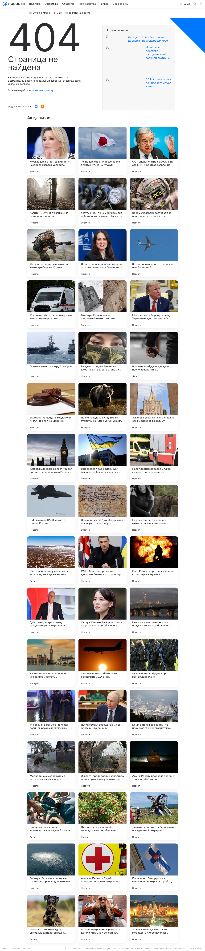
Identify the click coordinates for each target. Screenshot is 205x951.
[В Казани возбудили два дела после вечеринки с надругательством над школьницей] (154, 356)
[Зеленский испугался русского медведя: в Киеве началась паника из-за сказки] (154, 919)
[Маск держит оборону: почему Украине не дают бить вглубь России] (154, 304)
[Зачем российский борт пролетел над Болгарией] (154, 253)
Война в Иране (41, 13)
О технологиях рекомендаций (96, 949)
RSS (66, 949)
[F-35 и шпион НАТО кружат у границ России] (51, 509)
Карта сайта (196, 949)
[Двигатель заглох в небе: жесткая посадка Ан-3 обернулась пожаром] (154, 816)
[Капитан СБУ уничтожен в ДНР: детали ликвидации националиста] (51, 202)
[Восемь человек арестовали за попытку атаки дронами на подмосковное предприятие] (154, 202)
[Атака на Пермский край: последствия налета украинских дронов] (102, 867)
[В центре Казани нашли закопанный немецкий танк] (102, 304)
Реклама (27, 949)
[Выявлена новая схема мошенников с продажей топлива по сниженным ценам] (51, 816)
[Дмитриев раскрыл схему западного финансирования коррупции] (51, 612)
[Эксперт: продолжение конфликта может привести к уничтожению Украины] (102, 765)
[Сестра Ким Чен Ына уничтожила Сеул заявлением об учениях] (102, 612)
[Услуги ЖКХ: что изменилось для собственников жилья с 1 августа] (102, 202)
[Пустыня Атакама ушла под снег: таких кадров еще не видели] (51, 560)
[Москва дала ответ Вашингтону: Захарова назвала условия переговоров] (51, 151)
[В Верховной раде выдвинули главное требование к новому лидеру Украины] (102, 458)
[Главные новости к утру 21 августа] (51, 356)
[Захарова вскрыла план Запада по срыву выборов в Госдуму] (154, 407)
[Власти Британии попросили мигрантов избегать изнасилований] (51, 663)
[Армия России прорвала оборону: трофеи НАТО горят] (154, 765)
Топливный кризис (79, 13)
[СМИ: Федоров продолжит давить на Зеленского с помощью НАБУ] (102, 560)
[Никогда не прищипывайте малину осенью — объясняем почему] (102, 816)
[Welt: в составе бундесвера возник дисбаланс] (154, 663)
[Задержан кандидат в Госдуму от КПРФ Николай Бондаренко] (51, 407)
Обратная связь (180, 949)
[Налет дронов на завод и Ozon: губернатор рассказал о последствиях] (154, 458)
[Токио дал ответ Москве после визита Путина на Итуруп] (102, 151)
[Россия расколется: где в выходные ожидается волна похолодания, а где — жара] (51, 919)
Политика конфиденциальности (127, 949)
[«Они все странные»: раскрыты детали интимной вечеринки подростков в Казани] (102, 919)
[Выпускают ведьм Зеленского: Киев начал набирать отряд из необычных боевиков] (102, 356)
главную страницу (42, 90)
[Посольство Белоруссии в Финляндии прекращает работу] (154, 867)
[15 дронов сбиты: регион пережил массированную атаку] (51, 304)
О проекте (75, 949)
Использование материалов (158, 949)
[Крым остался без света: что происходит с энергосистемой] (154, 714)
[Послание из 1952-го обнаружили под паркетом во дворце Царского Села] (102, 509)
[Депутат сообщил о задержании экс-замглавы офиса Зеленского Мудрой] (102, 253)
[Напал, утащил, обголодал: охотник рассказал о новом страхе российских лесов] (154, 509)
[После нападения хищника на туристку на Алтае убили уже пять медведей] (102, 407)
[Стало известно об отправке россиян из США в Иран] (102, 663)
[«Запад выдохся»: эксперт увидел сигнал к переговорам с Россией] (51, 458)
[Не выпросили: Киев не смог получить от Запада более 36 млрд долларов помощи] (154, 612)
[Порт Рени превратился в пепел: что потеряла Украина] (154, 560)
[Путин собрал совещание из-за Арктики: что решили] (102, 714)
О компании (15, 949)
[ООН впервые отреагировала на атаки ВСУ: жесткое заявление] (154, 151)
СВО (59, 13)
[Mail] (5, 4)
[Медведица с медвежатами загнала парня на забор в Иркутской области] (51, 765)
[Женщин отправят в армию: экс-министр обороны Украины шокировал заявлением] (51, 253)
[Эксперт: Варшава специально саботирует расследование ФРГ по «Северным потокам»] (51, 867)
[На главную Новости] (16, 4)
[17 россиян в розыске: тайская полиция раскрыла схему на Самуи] (51, 714)
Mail (5, 949)
